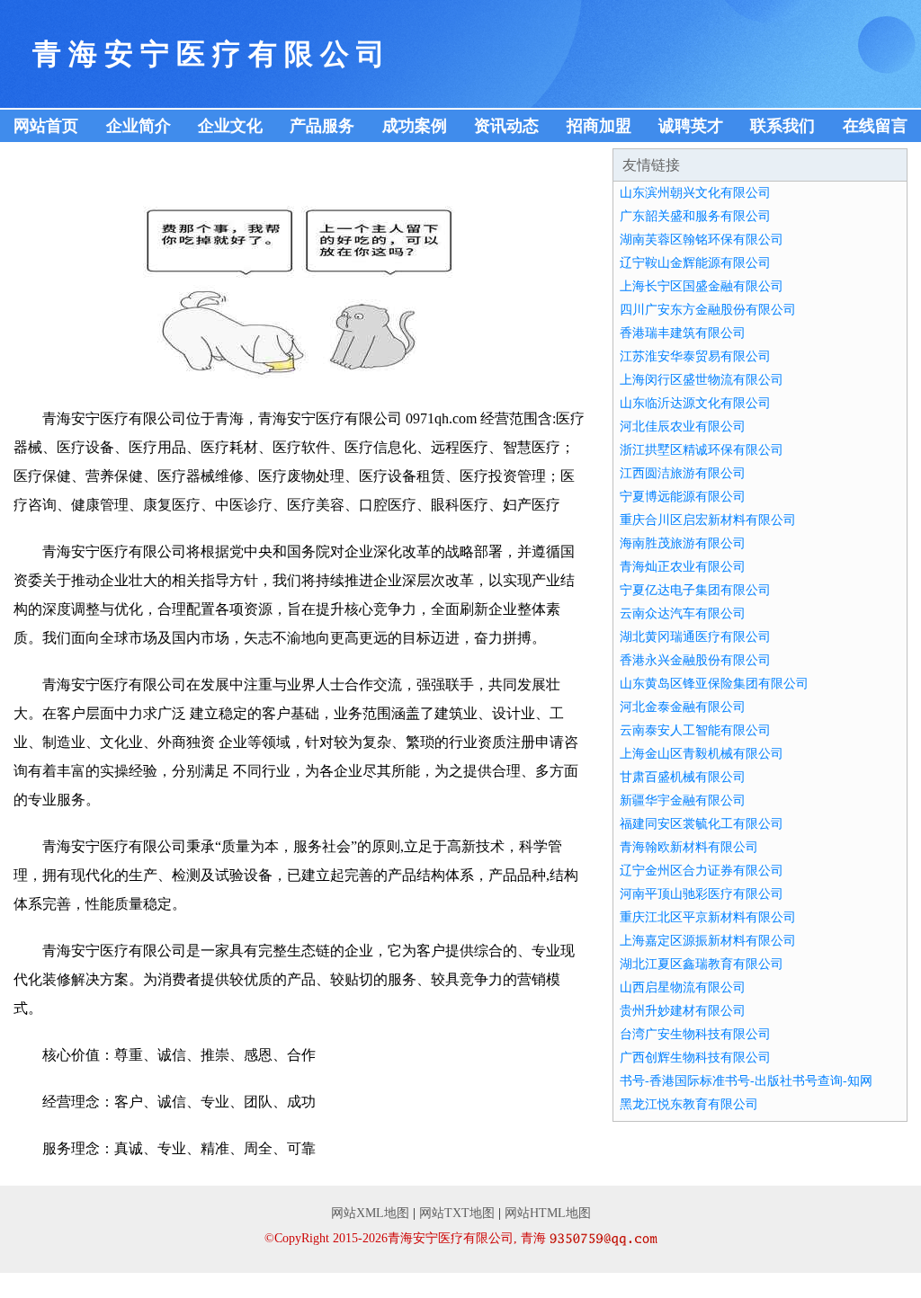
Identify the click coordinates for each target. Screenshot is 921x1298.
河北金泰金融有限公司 (683, 707)
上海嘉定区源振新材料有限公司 (708, 940)
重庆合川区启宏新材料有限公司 (708, 520)
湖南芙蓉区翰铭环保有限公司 (701, 239)
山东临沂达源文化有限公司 (695, 403)
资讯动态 (506, 126)
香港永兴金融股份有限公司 (695, 660)
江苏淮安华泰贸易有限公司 (695, 356)
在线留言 (875, 126)
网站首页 (45, 126)
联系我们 (782, 126)
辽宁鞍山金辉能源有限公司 (695, 263)
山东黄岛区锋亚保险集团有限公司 (714, 683)
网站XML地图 (370, 1213)
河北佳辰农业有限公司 (683, 426)
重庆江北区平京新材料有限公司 (708, 917)
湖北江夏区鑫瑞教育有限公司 (701, 964)
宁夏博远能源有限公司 (683, 496)
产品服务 (322, 126)
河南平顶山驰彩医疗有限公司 (701, 894)
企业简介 (138, 126)
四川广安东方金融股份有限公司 (708, 309)
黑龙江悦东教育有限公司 (689, 1104)
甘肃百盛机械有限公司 (683, 777)
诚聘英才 (690, 126)
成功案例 (414, 126)
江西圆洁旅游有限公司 (683, 473)
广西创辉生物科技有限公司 (695, 1057)
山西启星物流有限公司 (683, 987)
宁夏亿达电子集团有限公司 (695, 590)
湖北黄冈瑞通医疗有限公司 (695, 637)
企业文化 (230, 126)
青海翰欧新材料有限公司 (689, 847)
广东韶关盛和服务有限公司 (695, 216)
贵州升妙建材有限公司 (683, 1011)
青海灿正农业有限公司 (683, 566)
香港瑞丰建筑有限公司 (683, 333)
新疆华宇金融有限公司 (683, 800)
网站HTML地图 (548, 1213)
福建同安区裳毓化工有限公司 (701, 824)
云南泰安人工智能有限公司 (695, 730)
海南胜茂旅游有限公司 (683, 543)
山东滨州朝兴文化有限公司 (695, 193)
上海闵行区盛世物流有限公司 (701, 380)
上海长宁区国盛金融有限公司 (701, 286)
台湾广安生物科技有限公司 (695, 1034)
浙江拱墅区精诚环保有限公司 (701, 450)
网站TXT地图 (457, 1213)
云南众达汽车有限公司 (683, 613)
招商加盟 (599, 126)
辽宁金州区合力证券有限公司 (701, 870)
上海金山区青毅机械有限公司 (701, 753)
